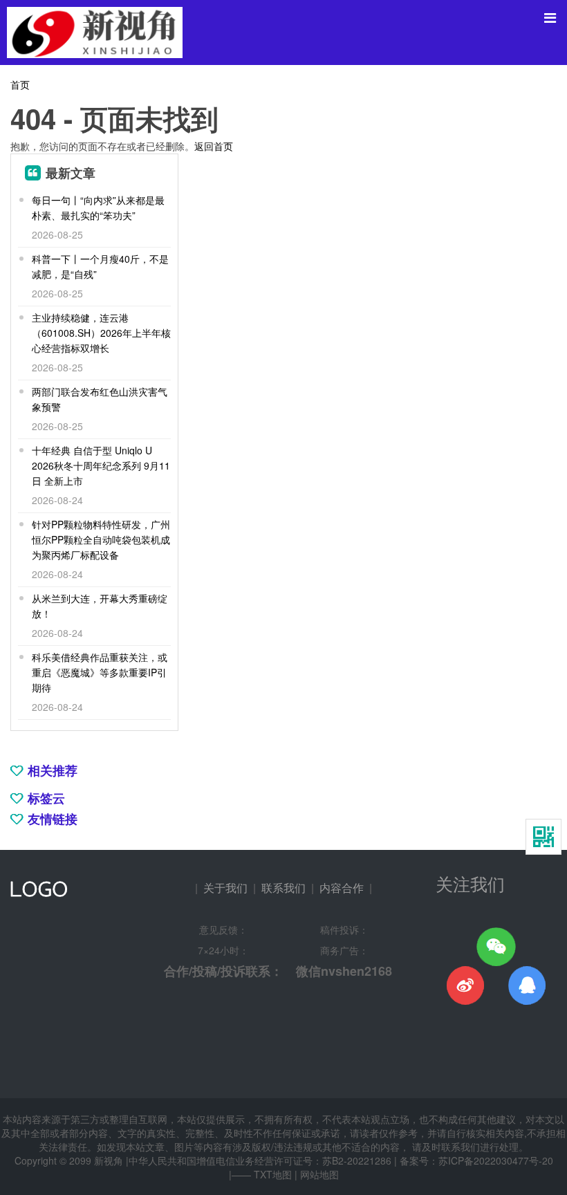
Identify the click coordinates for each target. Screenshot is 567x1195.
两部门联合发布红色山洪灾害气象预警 (99, 399)
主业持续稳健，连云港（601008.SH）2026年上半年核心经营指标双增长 (101, 333)
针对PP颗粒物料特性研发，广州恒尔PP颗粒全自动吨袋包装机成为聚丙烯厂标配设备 (101, 539)
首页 (20, 84)
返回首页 (213, 146)
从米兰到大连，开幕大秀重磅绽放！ (99, 605)
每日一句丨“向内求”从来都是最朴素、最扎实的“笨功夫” (98, 207)
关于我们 (225, 888)
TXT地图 (273, 1174)
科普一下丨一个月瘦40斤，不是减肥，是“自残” (100, 266)
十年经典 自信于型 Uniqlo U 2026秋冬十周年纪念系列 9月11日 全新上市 (101, 465)
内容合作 (341, 888)
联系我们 (283, 888)
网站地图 (319, 1174)
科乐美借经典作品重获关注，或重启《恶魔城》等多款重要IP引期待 (99, 672)
